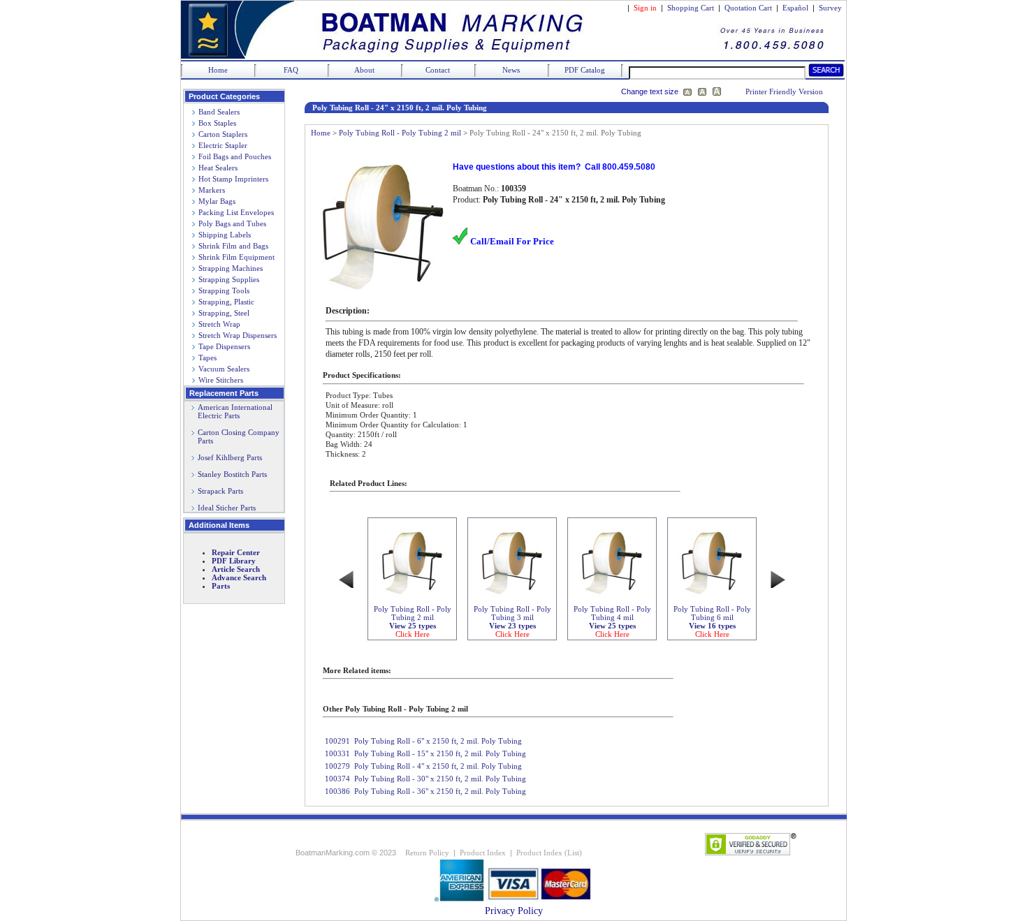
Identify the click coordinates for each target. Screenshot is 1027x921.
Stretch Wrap (219, 324)
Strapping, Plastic (226, 301)
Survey (830, 7)
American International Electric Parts (231, 411)
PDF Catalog (585, 70)
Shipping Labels (224, 234)
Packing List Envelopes (236, 212)
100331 (337, 753)
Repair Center (236, 552)
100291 (337, 741)
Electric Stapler (222, 145)
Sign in (645, 7)
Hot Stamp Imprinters (233, 179)
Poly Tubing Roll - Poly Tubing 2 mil (400, 132)
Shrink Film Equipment (236, 257)
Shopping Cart (690, 7)
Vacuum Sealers (223, 368)
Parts (221, 586)
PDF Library (234, 561)
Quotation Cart (749, 7)
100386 (337, 791)
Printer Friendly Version (784, 91)
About (364, 70)
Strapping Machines (230, 268)
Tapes (207, 357)
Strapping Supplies (228, 279)
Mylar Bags (216, 201)
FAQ (291, 70)
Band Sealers (219, 112)
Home (218, 70)
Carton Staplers (222, 134)
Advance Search (239, 577)
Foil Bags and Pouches (234, 156)
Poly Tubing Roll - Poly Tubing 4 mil (612, 621)
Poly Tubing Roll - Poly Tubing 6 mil (712, 621)
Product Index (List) (549, 852)
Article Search (236, 569)
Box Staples (217, 123)
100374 (337, 778)
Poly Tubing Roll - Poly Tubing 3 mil (512, 621)
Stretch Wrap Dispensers (237, 335)
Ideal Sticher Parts (227, 507)
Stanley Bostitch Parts (232, 474)
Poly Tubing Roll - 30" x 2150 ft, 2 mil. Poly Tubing (440, 778)
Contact (437, 70)
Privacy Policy (514, 911)
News (511, 70)
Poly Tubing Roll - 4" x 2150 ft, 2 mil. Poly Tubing (438, 766)
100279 (337, 766)
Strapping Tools (223, 290)
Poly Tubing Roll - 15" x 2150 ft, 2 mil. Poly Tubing (440, 753)
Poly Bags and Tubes (232, 223)
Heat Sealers (218, 167)
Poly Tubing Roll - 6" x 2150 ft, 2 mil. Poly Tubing (438, 741)
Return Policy (427, 852)
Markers (211, 190)
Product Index (483, 852)
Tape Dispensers (224, 346)
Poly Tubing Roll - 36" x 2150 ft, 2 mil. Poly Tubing (440, 791)
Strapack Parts (220, 491)
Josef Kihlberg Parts (230, 457)
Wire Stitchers (220, 380)
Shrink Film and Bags (233, 246)
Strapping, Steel (223, 313)
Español (795, 7)
